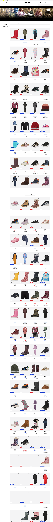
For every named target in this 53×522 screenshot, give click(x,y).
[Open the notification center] (45, 2)
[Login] (42, 2)
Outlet (4, 0)
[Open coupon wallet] (40, 2)
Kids (9, 2)
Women (4, 2)
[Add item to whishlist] (18, 29)
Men (7, 2)
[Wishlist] (47, 2)
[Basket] (49, 2)
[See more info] (25, 45)
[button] (43, 23)
